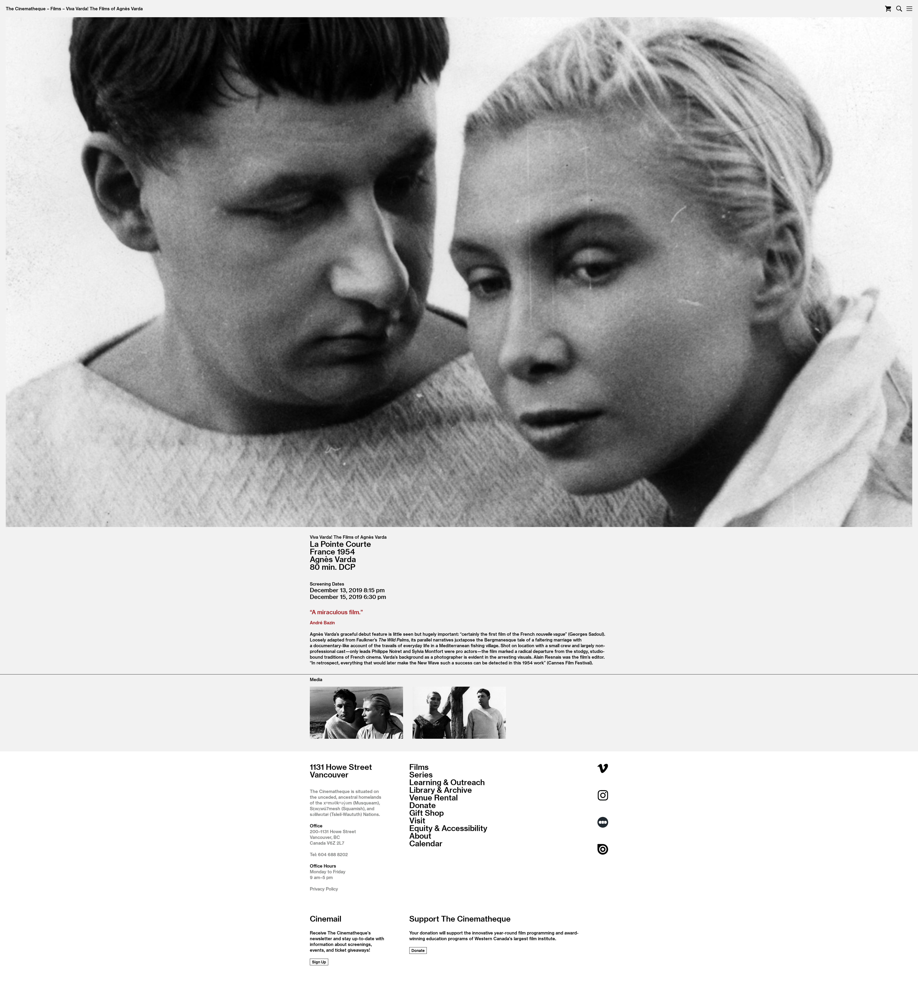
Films (55, 8)
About (420, 835)
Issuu (602, 849)
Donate (422, 804)
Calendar (426, 843)
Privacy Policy (324, 888)
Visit (417, 820)
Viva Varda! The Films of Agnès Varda (104, 8)
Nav (909, 9)
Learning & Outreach (447, 782)
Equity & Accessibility (448, 827)
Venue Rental (433, 797)
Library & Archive (440, 789)
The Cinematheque (26, 8)
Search (899, 9)
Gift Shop (426, 812)
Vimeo (602, 768)
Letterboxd (602, 822)
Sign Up (319, 962)
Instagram (602, 795)
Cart (888, 9)
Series (421, 774)
